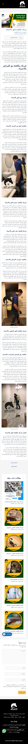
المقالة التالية (14, 466)
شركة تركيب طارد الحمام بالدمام (14, 501)
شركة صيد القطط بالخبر (16, 579)
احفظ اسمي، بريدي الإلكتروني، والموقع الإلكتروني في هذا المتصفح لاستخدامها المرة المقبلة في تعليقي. (14, 686)
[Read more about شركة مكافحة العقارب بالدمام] (14, 542)
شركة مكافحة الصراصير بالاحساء (14, 631)
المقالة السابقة (14, 462)
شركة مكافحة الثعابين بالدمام (15, 527)
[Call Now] (4, 634)
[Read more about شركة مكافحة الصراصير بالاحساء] (14, 620)
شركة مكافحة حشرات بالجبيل (15, 605)
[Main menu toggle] (3, 4)
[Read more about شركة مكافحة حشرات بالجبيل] (14, 594)
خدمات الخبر (20, 581)
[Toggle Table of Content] (20, 38)
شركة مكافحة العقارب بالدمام (15, 553)
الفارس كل (21, 109)
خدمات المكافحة (14, 503)
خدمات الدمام (20, 503)
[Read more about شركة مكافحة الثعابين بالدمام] (14, 516)
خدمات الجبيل (20, 607)
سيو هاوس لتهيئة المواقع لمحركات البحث (14, 740)
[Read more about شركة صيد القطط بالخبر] (14, 568)
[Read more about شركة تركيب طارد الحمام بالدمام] (14, 490)
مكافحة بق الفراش (16, 357)
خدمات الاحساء (20, 633)
